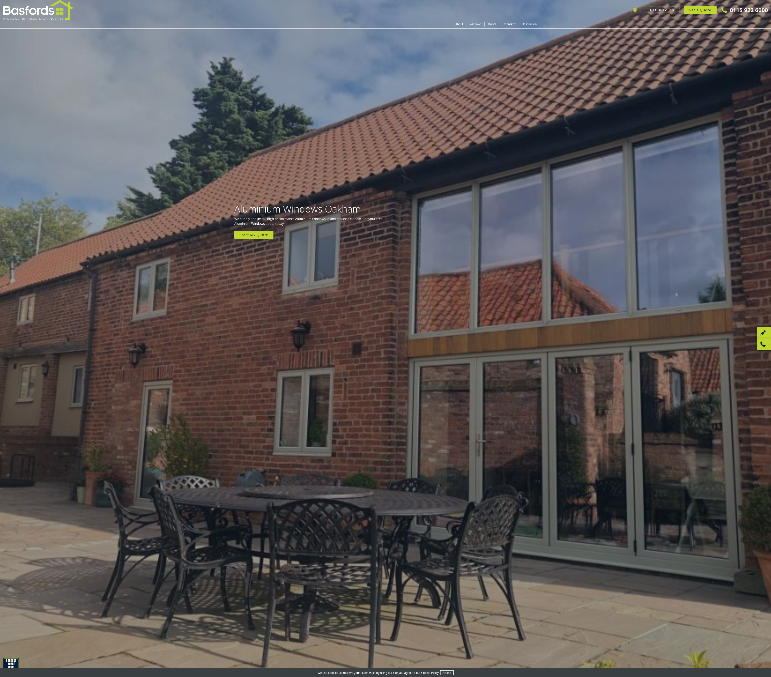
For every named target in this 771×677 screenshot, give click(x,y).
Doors (492, 24)
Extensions (510, 24)
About (459, 24)
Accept (447, 673)
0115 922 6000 (748, 10)
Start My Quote (254, 235)
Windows (475, 24)
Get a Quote (700, 10)
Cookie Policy (430, 673)
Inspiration (530, 24)
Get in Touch (662, 10)
